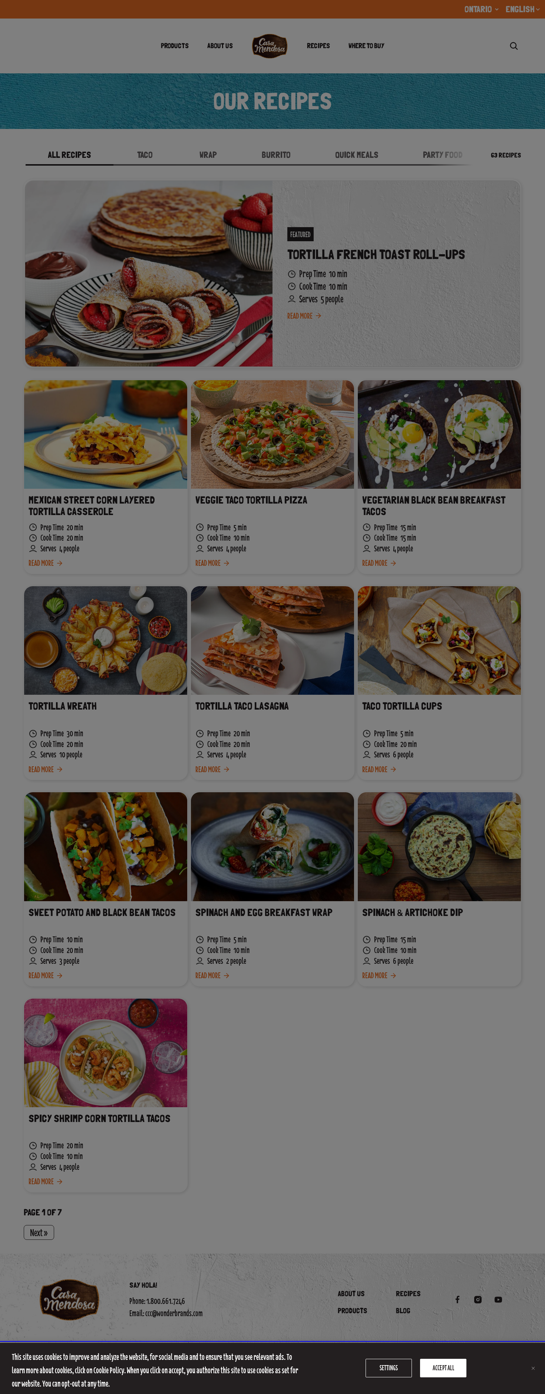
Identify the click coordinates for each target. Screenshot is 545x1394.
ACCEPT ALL (443, 1368)
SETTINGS (389, 1368)
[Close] (533, 1368)
